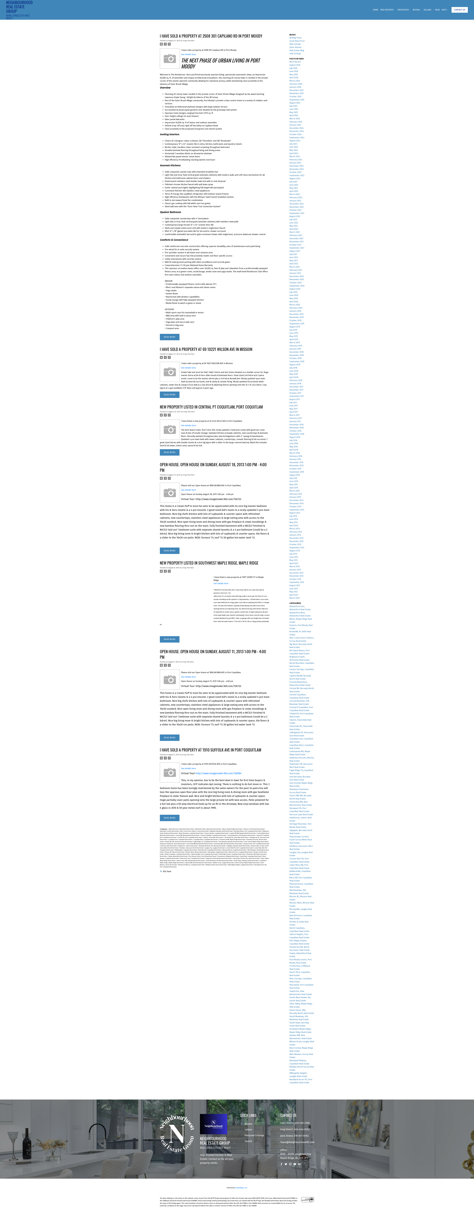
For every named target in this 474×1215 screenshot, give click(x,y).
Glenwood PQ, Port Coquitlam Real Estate (256, 844)
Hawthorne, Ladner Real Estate (188, 846)
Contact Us (459, 10)
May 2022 (293, 226)
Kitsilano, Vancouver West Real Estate (192, 848)
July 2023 (293, 182)
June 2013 (293, 557)
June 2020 (293, 295)
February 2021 (295, 270)
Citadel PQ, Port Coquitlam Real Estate (190, 837)
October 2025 (295, 96)
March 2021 (294, 267)
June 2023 (293, 185)
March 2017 (294, 415)
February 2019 (295, 346)
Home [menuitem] (375, 10)
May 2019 (293, 336)
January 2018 (295, 383)
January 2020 (295, 311)
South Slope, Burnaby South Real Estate (246, 860)
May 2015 (293, 484)
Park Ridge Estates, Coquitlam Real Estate (232, 854)
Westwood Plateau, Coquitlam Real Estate (191, 865)
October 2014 (295, 506)
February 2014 (295, 532)
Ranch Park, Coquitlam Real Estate (251, 856)
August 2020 (294, 289)
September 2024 (296, 137)
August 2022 (294, 216)
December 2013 (296, 538)
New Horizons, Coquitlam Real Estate (241, 852)
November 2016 (296, 428)
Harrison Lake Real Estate (169, 846)
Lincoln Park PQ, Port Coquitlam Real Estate (240, 848)
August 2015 (294, 475)
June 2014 (293, 519)
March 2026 (294, 81)
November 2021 (296, 241)
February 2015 (295, 494)
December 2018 (296, 352)
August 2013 (294, 551)
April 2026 (293, 77)
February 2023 (295, 197)
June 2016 (293, 443)
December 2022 (296, 204)
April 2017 (293, 412)
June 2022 (293, 223)
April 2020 (293, 301)
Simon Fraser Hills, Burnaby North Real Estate (191, 860)
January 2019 (295, 349)
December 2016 (296, 424)
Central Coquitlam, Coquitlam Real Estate (214, 835)
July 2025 (293, 106)
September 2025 (296, 100)
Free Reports (387, 10)
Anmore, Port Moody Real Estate (254, 829)
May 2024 (293, 150)
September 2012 (296, 582)
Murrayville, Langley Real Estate (218, 852)
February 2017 (295, 418)
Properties (403, 10)
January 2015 (295, 497)
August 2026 (294, 65)
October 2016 (295, 431)
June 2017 (293, 405)
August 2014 (294, 513)
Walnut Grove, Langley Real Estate (224, 863)
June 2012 (293, 588)
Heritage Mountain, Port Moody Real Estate (212, 846)
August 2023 (294, 178)
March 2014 (294, 528)
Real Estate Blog (296, 50)
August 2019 (294, 327)
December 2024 (296, 128)
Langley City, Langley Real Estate (215, 848)
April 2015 (293, 488)
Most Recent (295, 62)
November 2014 (296, 503)
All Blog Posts (295, 38)
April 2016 (293, 450)
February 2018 (295, 380)
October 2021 (295, 245)
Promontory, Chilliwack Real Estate (228, 856)
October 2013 (295, 544)
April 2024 (293, 153)
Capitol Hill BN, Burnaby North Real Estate (243, 833)
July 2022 (293, 219)
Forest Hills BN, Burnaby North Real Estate (200, 844)
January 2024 (295, 163)
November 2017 (296, 390)
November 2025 (296, 93)
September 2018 (296, 361)
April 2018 (293, 377)
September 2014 (296, 510)
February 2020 (295, 308)
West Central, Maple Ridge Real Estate (248, 863)
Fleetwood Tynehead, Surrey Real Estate (173, 844)
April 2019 (293, 339)
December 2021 (296, 238)
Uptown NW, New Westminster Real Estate (198, 863)
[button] (460, 10)
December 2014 (296, 500)
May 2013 (293, 560)
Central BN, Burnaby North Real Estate (188, 835)
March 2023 (294, 194)
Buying (416, 10)
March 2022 (294, 232)
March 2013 (294, 566)
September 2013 (296, 547)
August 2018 (294, 364)
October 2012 (295, 579)
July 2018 (293, 368)
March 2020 (294, 305)
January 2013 (295, 569)
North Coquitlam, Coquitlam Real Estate (177, 854)
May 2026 (293, 74)
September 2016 (296, 434)
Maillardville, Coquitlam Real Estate (186, 850)
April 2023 (293, 191)
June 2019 (293, 333)
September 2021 (296, 248)
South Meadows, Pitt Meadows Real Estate (219, 860)
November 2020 (296, 279)
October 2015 (295, 469)
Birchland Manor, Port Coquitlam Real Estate (248, 831)
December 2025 (296, 90)
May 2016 (293, 447)
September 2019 (296, 324)
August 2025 (294, 103)
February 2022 (295, 235)
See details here (188, 54)
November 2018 (296, 355)
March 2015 (294, 491)
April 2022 (293, 229)
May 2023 (293, 188)
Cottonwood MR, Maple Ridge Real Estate (232, 839)
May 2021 (293, 260)
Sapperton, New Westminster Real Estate (219, 858)
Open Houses (295, 47)
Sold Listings (295, 53)
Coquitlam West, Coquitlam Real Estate (206, 839)
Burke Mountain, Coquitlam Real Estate (191, 833)
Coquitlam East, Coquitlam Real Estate (180, 839)
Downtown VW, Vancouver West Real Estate (178, 841)
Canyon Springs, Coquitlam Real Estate (217, 833)
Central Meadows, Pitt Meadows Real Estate (241, 835)
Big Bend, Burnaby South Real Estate (221, 831)
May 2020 (293, 298)
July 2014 (293, 516)
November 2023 (296, 169)
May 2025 (293, 112)
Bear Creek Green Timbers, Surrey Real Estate (194, 831)
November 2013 (296, 541)
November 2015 (296, 465)
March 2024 (294, 156)
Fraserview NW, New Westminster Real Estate (228, 844)
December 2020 (296, 276)
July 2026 (293, 68)
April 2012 (293, 595)
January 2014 (295, 535)
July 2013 (293, 554)
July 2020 (293, 292)
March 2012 (294, 598)
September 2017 (296, 396)
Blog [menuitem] (437, 10)
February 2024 (295, 159)
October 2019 (295, 320)
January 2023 (295, 201)
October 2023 (295, 172)
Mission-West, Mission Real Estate (196, 852)
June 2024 (293, 147)
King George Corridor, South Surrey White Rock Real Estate (300, 839)
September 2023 (296, 175)
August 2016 (294, 437)
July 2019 (293, 330)
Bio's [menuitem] (444, 10)
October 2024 (295, 134)
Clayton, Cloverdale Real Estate (213, 837)
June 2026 (293, 71)
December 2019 (296, 314)
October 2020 (295, 282)
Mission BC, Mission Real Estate (175, 852)
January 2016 (295, 459)
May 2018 (293, 374)
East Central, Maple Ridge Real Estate (256, 841)
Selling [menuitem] (427, 10)
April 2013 (293, 563)
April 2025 (293, 115)
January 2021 (295, 273)
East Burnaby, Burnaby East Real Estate (231, 841)
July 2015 (293, 478)
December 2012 (296, 573)
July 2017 (293, 402)
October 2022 (295, 210)
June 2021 (293, 257)
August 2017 (294, 399)
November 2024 (296, 131)
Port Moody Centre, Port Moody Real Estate (203, 856)
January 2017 (295, 421)
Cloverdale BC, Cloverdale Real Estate (236, 837)
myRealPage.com (241, 1188)
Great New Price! (297, 41)
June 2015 (293, 481)
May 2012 (293, 592)
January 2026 (295, 87)
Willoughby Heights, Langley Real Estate (240, 865)
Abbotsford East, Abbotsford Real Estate (181, 829)
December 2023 (296, 166)
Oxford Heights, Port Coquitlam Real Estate (204, 854)
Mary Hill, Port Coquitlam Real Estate (210, 850)
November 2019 (296, 317)
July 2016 (293, 440)
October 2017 (295, 393)
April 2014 (293, 525)
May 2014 (293, 522)
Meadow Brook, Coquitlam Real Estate (235, 850)
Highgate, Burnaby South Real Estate (238, 846)
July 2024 (293, 144)
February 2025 (295, 122)
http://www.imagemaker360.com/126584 (218, 773)
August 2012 (294, 585)
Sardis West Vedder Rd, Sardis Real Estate (246, 858)
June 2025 (293, 109)
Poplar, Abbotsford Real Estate (178, 856)
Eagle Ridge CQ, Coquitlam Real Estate (205, 841)
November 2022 (296, 207)
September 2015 (296, 472)
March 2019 (294, 342)
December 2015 (296, 462)
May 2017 (293, 409)
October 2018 (295, 358)
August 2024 (294, 141)
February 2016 (295, 456)
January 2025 (295, 125)
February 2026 (295, 84)
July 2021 (293, 254)
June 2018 (293, 371)
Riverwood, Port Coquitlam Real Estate (192, 858)
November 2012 (296, 576)
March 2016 (294, 453)
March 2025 (294, 118)
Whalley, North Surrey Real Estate (216, 865)
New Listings (295, 44)
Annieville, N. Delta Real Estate (169, 831)
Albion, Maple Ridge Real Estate (232, 829)
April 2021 (293, 263)
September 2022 (296, 213)
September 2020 (296, 286)
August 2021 (294, 251)
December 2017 (296, 387)
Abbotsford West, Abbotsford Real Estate (208, 829)
